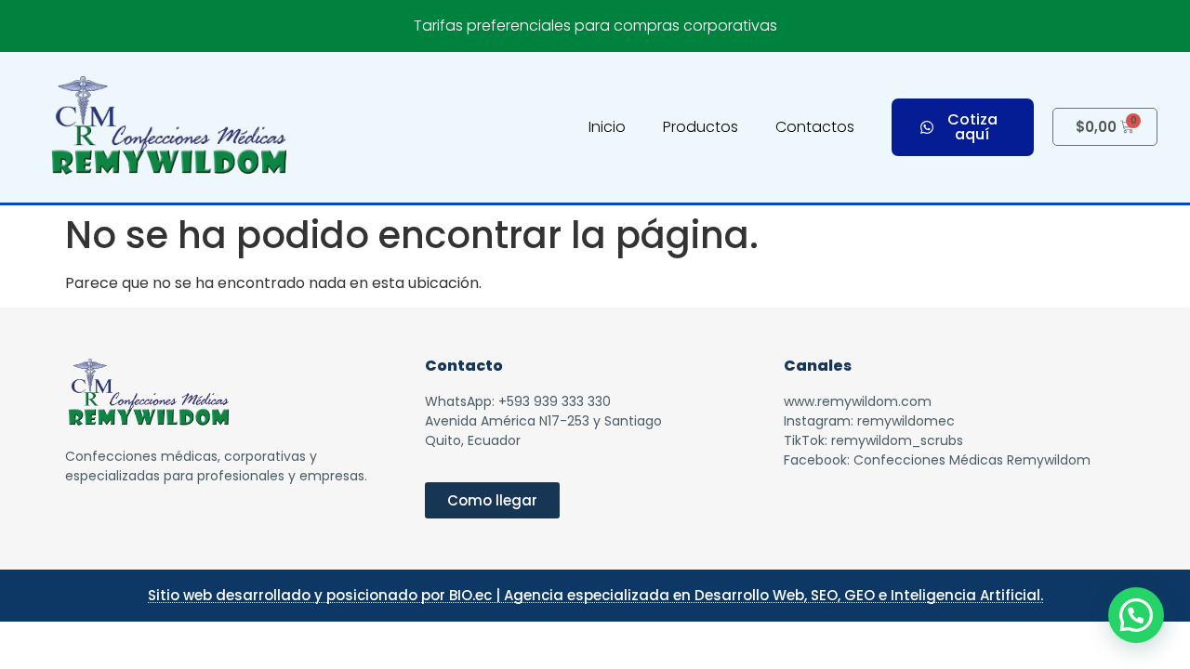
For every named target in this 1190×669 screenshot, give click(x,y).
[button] (1136, 615)
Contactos (814, 127)
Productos (700, 127)
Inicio (607, 127)
